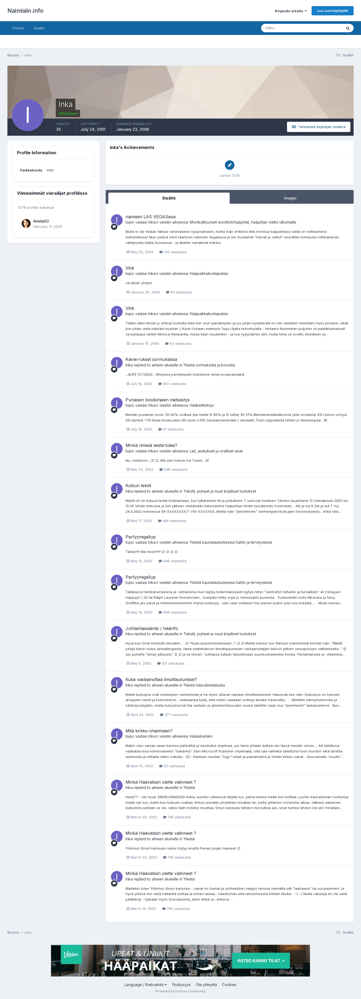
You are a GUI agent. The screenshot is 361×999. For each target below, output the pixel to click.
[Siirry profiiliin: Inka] (117, 220)
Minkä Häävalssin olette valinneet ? (161, 782)
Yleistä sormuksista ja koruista (209, 365)
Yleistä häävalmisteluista (204, 685)
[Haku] (348, 28)
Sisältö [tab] (169, 198)
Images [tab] (290, 198)
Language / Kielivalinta (144, 984)
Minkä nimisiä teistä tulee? (151, 445)
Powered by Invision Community (180, 991)
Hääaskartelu (201, 736)
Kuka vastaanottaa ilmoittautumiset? (161, 679)
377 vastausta (175, 714)
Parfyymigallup (141, 536)
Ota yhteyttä (206, 984)
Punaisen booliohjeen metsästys (158, 399)
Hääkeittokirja (202, 405)
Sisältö (39, 28)
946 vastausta (173, 521)
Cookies (229, 984)
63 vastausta (180, 292)
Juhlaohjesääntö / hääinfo (152, 628)
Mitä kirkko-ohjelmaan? (149, 730)
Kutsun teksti (138, 485)
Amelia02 (41, 221)
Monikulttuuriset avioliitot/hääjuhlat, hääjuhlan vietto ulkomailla (243, 222)
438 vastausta (175, 469)
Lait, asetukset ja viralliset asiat (216, 451)
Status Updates (323, 28)
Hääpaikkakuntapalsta (209, 273)
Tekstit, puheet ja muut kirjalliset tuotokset (219, 491)
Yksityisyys (181, 984)
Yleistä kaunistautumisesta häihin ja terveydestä (231, 542)
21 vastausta (172, 429)
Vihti (130, 268)
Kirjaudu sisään (290, 11)
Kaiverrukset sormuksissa (151, 359)
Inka (151, 222)
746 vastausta (178, 817)
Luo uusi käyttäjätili (332, 10)
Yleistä (189, 787)
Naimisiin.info (25, 10)
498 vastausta (174, 561)
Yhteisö (18, 28)
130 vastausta (175, 252)
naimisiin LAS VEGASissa (150, 216)
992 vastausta (174, 384)
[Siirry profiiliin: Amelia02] (26, 223)
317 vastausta (172, 663)
